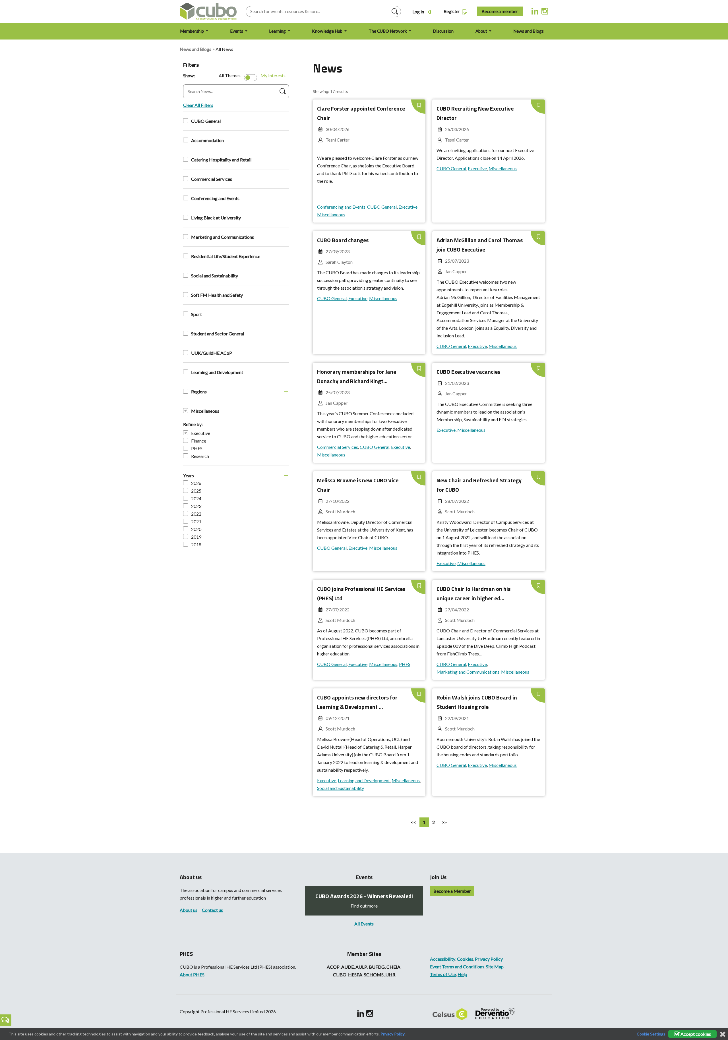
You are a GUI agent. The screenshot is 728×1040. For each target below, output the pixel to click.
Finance (198, 440)
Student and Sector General (217, 333)
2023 (196, 506)
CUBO (339, 974)
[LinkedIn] (535, 11)
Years (188, 475)
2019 (196, 536)
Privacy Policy (489, 959)
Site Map (495, 966)
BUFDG (377, 967)
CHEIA (393, 967)
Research (200, 456)
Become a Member (452, 891)
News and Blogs (528, 31)
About (481, 31)
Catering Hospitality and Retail (221, 159)
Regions (199, 391)
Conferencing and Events (215, 198)
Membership (192, 31)
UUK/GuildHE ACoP (211, 353)
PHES (196, 448)
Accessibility (442, 959)
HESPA (355, 974)
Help (462, 974)
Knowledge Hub (327, 31)
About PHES (192, 974)
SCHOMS (374, 974)
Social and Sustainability (214, 275)
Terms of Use (443, 974)
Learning (278, 31)
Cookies (465, 959)
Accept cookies (695, 1034)
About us (188, 910)
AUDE (347, 967)
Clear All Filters (198, 105)
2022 (196, 513)
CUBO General (206, 121)
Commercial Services (211, 179)
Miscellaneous (205, 411)
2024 (196, 498)
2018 (196, 544)
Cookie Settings (651, 1033)
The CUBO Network (388, 31)
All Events (364, 923)
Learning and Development (217, 372)
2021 (196, 521)
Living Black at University (216, 217)
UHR (390, 974)
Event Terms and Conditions (457, 966)
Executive (200, 433)
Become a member (499, 11)
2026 (196, 483)
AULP (361, 967)
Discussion (443, 31)
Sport (196, 314)
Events (237, 31)
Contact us (212, 910)
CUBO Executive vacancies (468, 371)
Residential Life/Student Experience (225, 256)
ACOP (333, 967)
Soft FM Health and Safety (217, 295)
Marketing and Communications (222, 237)
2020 (196, 529)
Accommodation (207, 140)
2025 (196, 490)
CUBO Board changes (343, 240)
